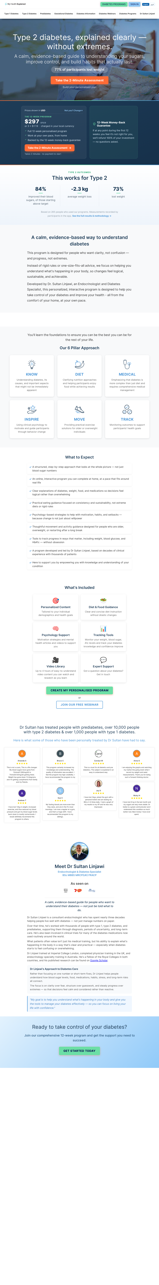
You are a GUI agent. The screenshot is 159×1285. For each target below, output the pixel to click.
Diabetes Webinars (107, 13)
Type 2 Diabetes (29, 13)
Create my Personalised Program (79, 690)
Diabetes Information (86, 13)
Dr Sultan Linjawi (147, 13)
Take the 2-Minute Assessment (79, 80)
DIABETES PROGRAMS (114, 4)
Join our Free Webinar (79, 704)
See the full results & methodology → (91, 216)
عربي (152, 4)
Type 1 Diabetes (11, 13)
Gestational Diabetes (63, 13)
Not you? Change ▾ (73, 110)
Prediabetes (45, 13)
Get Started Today (79, 1051)
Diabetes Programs (127, 13)
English (145, 4)
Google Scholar (99, 960)
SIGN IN (134, 4)
